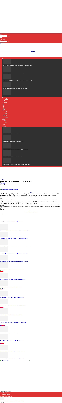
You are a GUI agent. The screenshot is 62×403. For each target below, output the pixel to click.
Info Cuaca (4, 114)
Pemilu (4, 124)
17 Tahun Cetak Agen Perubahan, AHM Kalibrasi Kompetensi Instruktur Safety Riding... (13, 279)
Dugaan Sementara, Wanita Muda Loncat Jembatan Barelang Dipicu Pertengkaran (15, 149)
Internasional (4, 123)
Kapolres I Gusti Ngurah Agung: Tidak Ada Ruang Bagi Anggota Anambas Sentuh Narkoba (14, 253)
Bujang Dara (6, 113)
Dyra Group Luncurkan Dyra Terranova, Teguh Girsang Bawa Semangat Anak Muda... (13, 322)
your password (8, 36)
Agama (4, 125)
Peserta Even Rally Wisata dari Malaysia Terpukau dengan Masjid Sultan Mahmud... (13, 358)
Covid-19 (6, 122)
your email (8, 41)
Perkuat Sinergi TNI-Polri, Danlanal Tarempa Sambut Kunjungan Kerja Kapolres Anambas (14, 238)
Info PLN (6, 98)
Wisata (4, 109)
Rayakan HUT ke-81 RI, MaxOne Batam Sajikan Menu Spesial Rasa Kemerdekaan (12, 297)
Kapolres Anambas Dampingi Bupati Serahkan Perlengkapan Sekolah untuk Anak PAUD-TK (14, 261)
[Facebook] (7, 187)
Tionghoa (4, 118)
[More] (22, 187)
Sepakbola (6, 111)
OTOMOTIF (1, 271)
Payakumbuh (6, 117)
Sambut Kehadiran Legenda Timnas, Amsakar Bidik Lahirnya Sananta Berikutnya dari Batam (17, 65)
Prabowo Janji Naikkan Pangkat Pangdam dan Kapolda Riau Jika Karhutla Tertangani (16, 164)
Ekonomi (3, 104)
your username (8, 35)
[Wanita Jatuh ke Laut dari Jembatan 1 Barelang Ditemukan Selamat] (7, 155)
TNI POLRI (3, 119)
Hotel (3, 106)
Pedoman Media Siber (2, 39)
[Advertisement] (13, 54)
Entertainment (4, 112)
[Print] (17, 187)
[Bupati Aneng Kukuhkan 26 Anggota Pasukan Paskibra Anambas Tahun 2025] (4, 267)
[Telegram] (19, 187)
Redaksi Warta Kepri (2, 183)
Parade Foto (4, 126)
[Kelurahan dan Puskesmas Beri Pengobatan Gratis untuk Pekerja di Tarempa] (2, 399)
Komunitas (4, 120)
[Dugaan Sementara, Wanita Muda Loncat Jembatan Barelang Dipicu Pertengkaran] (7, 147)
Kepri (2, 97)
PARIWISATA (2, 343)
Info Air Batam (6, 99)
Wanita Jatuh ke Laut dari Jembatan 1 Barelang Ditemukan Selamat (13, 156)
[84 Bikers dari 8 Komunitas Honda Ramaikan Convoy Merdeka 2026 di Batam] (4, 285)
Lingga (4, 103)
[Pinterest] (12, 187)
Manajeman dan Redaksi (4, 392)
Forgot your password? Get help (4, 38)
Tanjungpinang (5, 102)
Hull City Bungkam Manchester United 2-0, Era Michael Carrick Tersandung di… (15, 88)
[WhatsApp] (14, 187)
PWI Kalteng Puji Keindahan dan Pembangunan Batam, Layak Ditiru (11, 221)
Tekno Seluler (4, 107)
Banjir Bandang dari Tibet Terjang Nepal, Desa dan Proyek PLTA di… (13, 141)
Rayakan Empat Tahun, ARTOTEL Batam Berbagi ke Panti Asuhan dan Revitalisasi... (13, 305)
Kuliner (4, 108)
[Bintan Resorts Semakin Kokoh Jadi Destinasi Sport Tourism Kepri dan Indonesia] (4, 349)
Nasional (3, 110)
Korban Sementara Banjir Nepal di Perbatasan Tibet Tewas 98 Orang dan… (14, 133)
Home (2, 58)
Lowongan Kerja (5, 115)
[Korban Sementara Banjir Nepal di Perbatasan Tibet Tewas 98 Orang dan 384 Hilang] (7, 132)
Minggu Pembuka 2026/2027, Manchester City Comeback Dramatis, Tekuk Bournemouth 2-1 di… (17, 80)
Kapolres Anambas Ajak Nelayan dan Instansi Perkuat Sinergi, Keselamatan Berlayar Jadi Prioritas (15, 230)
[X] (9, 187)
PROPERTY (1, 307)
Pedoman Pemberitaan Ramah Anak (6, 394)
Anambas (4, 100)
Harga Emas (4, 105)
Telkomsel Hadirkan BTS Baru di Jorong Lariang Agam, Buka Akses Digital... (12, 340)
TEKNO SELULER (2, 325)
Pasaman (6, 116)
